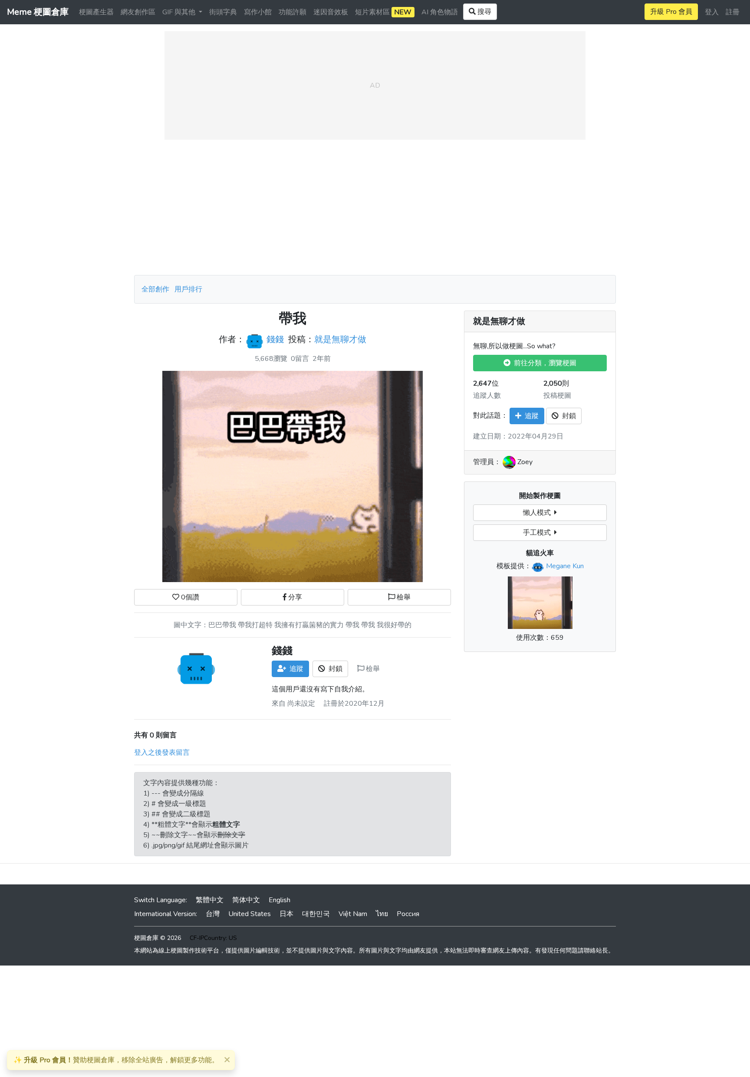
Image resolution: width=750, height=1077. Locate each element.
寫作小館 (258, 12)
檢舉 (403, 597)
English (279, 900)
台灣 (213, 914)
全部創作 (155, 289)
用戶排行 (188, 289)
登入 (712, 12)
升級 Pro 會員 (671, 11)
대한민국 (316, 914)
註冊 (733, 12)
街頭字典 (223, 12)
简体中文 (246, 900)
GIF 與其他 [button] (179, 12)
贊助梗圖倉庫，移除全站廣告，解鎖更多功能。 (116, 1060)
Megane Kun (565, 566)
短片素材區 (383, 12)
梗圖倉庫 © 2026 (157, 938)
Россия (408, 914)
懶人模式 (538, 512)
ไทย (382, 914)
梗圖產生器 (96, 12)
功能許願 (292, 12)
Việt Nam (353, 914)
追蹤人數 (487, 395)
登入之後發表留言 (162, 752)
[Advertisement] (375, 207)
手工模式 (538, 532)
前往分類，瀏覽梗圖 (543, 363)
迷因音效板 (330, 12)
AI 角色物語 (439, 12)
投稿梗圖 (557, 395)
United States (249, 914)
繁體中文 (210, 900)
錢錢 (275, 340)
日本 (286, 914)
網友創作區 (138, 12)
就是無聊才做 (340, 340)
